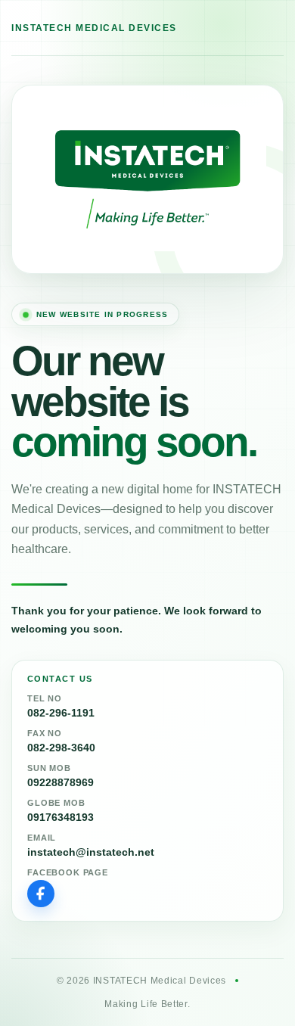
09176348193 (60, 817)
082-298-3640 (61, 748)
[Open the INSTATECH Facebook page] (40, 893)
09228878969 (60, 782)
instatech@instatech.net (90, 852)
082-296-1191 (61, 713)
